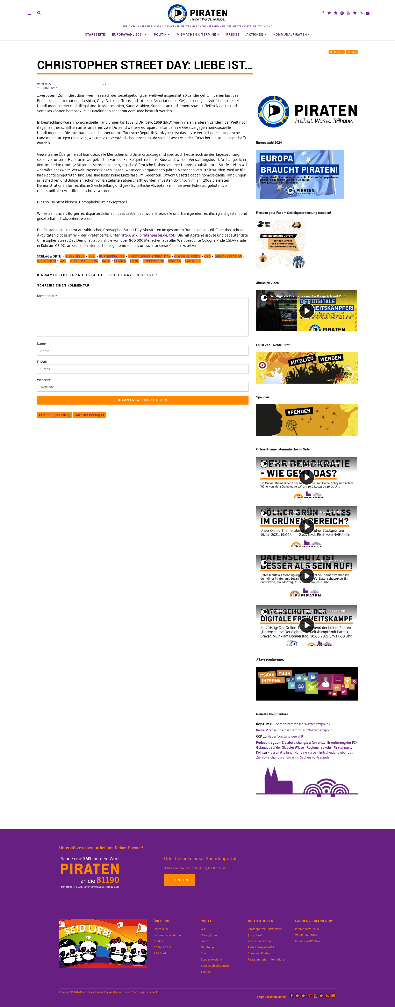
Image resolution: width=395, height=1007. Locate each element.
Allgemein (337, 52)
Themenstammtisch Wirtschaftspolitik (302, 724)
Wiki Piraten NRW (306, 935)
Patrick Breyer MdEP (261, 947)
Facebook (322, 13)
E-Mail (42, 362)
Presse (232, 34)
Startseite (95, 34)
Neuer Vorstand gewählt (285, 736)
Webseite (44, 380)
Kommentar (47, 296)
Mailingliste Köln (367, 13)
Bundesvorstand (211, 959)
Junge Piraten (256, 935)
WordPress (115, 992)
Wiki (203, 929)
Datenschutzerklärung (168, 935)
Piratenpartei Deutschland (265, 929)
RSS (361, 13)
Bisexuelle (75, 256)
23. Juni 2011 (47, 88)
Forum (205, 941)
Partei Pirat (264, 730)
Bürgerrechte (112, 256)
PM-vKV (352, 52)
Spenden (179, 880)
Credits (158, 941)
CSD (207, 256)
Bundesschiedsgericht (215, 966)
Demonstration (228, 256)
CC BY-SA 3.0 (162, 947)
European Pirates (259, 953)
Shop (204, 953)
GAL (63, 261)
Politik (160, 34)
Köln (106, 261)
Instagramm (342, 13)
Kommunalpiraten (290, 34)
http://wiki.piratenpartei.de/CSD (148, 235)
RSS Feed (160, 953)
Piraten (174, 261)
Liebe (134, 261)
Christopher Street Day (149, 256)
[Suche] (39, 12)
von (44, 84)
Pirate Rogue (138, 992)
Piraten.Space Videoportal (354, 13)
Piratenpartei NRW (307, 929)
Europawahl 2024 (128, 34)
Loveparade (153, 261)
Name (41, 344)
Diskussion (46, 261)
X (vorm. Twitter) (329, 13)
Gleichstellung (84, 261)
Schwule (193, 261)
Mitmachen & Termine (196, 34)
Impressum (161, 929)
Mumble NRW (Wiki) (308, 941)
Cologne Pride (187, 256)
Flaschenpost (209, 947)
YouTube (348, 13)
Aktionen (254, 34)
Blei (91, 256)
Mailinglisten (209, 935)
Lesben (120, 261)
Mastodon (335, 13)
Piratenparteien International (266, 959)
